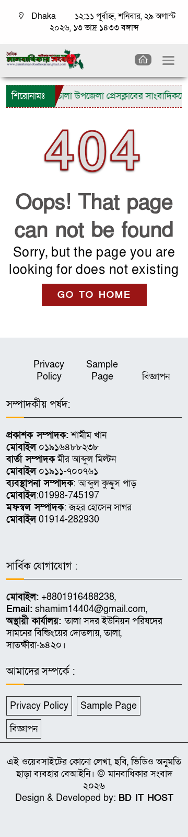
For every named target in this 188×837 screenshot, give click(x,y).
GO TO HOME (94, 295)
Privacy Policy (48, 371)
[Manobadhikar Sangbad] (45, 59)
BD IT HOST (146, 798)
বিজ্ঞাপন (156, 377)
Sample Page (102, 371)
